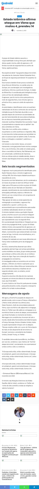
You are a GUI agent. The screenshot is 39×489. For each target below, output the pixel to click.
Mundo (22, 12)
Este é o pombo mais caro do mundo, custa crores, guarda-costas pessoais (28, 475)
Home (17, 12)
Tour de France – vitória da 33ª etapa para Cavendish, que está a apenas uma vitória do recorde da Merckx (28, 451)
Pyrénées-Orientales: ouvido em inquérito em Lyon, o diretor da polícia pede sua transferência (10, 475)
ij (14, 30)
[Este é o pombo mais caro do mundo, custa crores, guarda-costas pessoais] (28, 464)
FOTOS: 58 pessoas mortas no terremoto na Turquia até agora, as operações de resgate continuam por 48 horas (10, 452)
